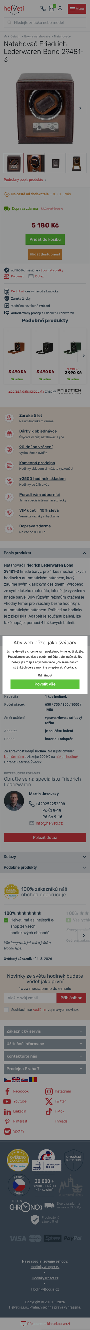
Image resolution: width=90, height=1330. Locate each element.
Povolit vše (45, 684)
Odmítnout (45, 675)
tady (73, 667)
